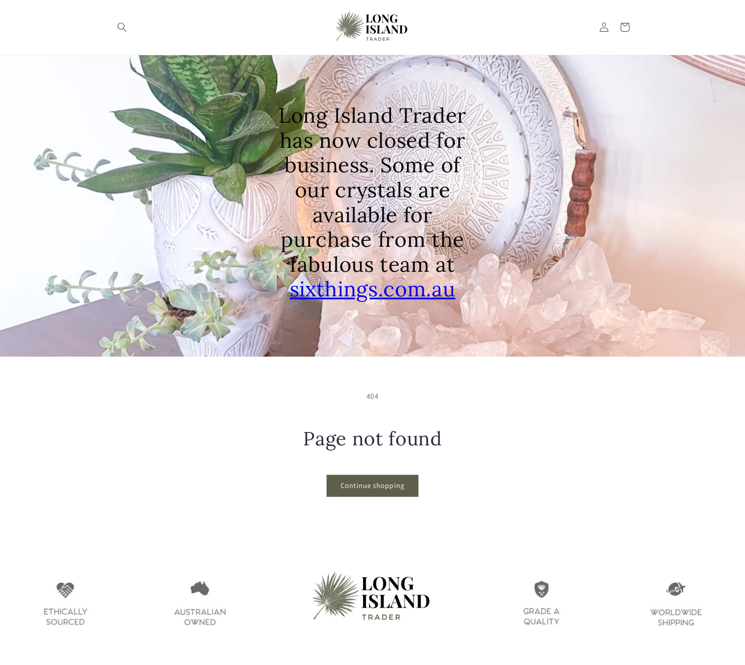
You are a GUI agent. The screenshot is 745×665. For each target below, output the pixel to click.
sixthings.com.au (373, 289)
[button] (122, 27)
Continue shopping (372, 485)
